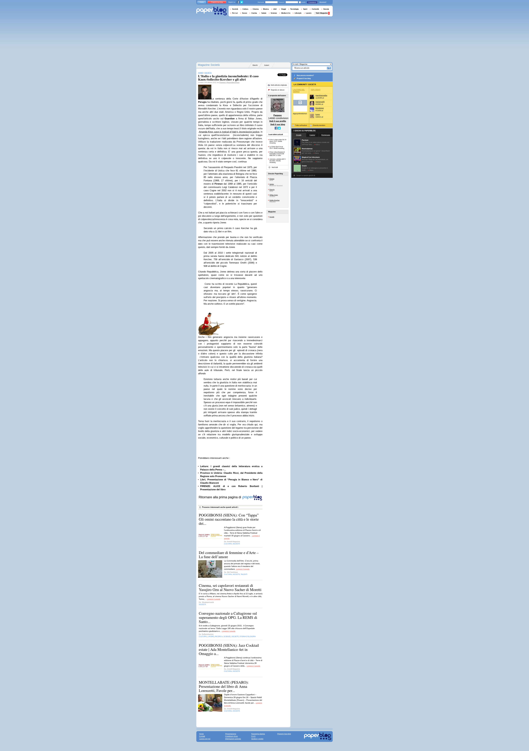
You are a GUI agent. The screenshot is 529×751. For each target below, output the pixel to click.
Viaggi (283, 9)
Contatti (202, 736)
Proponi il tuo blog (304, 78)
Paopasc (222, 82)
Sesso (244, 13)
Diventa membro (319, 125)
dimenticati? (322, 2)
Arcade (298, 135)
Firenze (271, 179)
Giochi (255, 65)
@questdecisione (232, 82)
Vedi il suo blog (277, 124)
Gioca (318, 144)
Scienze (274, 13)
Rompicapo (325, 135)
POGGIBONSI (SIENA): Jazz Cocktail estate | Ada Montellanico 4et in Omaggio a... (229, 649)
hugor (317, 114)
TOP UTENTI (315, 90)
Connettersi (312, 2)
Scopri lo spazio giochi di (305, 175)
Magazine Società (209, 64)
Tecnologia (294, 9)
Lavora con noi (204, 739)
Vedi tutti (275, 167)
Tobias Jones (273, 195)
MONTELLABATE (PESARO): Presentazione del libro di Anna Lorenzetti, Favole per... (224, 686)
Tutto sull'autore (301, 125)
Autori (266, 65)
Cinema (256, 9)
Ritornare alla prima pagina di (220, 497)
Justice (271, 184)
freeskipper (319, 108)
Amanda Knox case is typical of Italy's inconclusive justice (229, 132)
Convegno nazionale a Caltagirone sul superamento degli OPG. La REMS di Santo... (228, 617)
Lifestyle (298, 13)
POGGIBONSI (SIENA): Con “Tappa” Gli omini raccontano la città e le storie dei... (229, 519)
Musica (266, 9)
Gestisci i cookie (257, 739)
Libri (275, 9)
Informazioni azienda (233, 739)
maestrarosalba (321, 95)
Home (202, 2)
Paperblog (211, 11)
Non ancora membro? (305, 75)
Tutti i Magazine (322, 13)
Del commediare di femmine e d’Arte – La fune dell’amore (229, 554)
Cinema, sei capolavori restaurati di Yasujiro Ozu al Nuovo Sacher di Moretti (230, 587)
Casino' (312, 135)
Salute (263, 13)
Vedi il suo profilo (277, 121)
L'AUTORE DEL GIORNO (299, 91)
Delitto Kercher (274, 200)
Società (271, 217)
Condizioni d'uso (231, 736)
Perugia (271, 189)
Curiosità (315, 9)
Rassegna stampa (258, 734)
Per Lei (235, 13)
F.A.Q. (253, 736)
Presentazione (230, 734)
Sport (305, 9)
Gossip (326, 9)
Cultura (245, 9)
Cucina (254, 13)
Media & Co (285, 13)
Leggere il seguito (242, 569)
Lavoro (308, 13)
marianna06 (320, 102)
